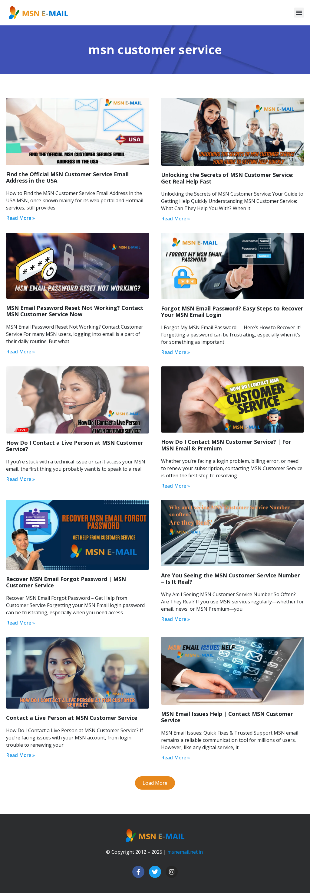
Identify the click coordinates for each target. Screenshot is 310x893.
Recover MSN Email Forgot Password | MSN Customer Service (66, 582)
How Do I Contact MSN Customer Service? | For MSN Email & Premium (226, 445)
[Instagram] (172, 872)
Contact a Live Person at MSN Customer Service (71, 717)
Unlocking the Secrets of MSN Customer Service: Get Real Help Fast (227, 178)
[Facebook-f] (138, 872)
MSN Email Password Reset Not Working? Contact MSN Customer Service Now (74, 311)
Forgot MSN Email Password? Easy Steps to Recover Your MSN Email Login (232, 312)
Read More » (20, 218)
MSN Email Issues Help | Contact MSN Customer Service (227, 717)
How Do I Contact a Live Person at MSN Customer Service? (74, 446)
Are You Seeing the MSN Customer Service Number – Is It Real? (230, 579)
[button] (299, 13)
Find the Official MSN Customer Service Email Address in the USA (67, 177)
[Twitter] (155, 872)
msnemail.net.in (185, 852)
